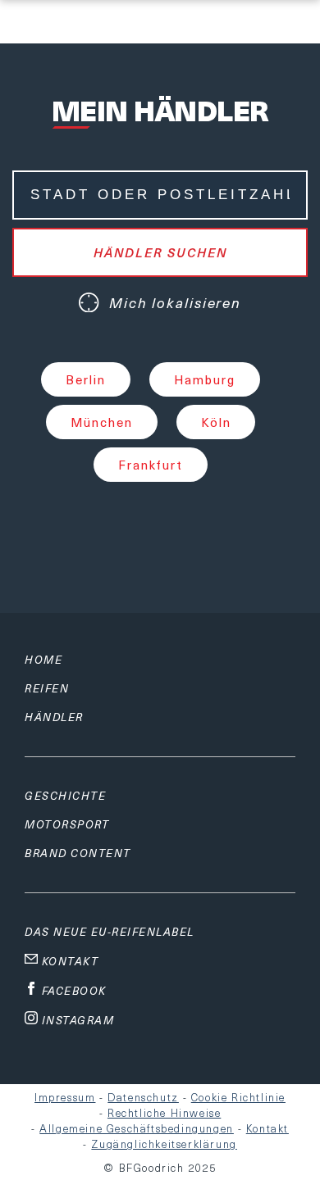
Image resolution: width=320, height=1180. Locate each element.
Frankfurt (150, 465)
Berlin (85, 379)
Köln (216, 422)
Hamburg (204, 379)
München (102, 422)
